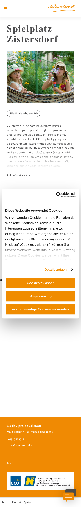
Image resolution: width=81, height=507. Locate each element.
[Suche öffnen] (19, 8)
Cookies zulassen (40, 283)
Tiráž (10, 463)
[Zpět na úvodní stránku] (62, 8)
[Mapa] (12, 8)
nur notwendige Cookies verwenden (40, 309)
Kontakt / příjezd (23, 502)
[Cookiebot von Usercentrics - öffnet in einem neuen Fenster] (57, 195)
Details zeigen (55, 269)
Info (5, 502)
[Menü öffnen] (5, 8)
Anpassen (38, 296)
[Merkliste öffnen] (16, 8)
